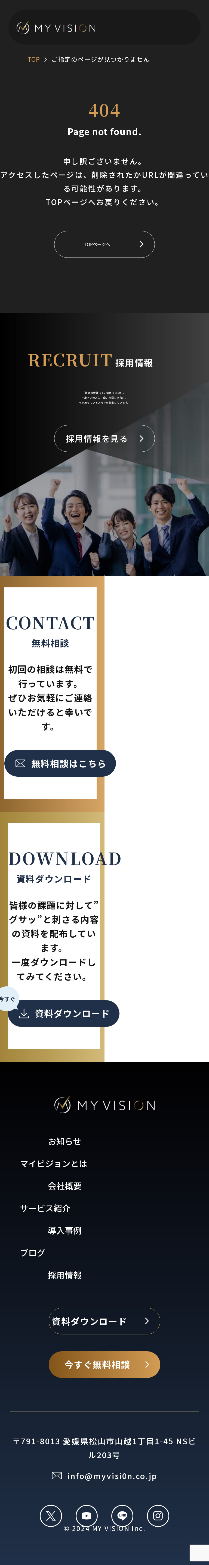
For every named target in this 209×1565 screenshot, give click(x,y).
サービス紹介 (45, 1208)
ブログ (32, 1252)
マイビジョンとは (53, 1163)
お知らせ (64, 1141)
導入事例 (65, 1230)
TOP (33, 59)
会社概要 (65, 1185)
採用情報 (65, 1275)
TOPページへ (97, 244)
